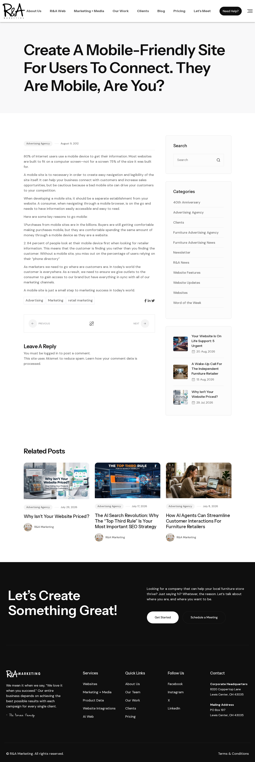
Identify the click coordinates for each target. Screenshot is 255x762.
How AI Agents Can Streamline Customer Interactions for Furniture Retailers (198, 521)
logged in (51, 353)
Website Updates (186, 282)
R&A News (181, 262)
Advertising (34, 300)
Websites (180, 292)
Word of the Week (187, 303)
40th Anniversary (186, 202)
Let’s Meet (202, 11)
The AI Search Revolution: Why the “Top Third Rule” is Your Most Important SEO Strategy (127, 521)
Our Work (121, 11)
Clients (143, 11)
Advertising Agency (38, 143)
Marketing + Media (89, 11)
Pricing (179, 11)
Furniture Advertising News (194, 242)
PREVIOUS (44, 323)
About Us (33, 11)
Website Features (186, 272)
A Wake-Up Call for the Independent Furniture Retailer (207, 369)
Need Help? (231, 11)
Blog (161, 11)
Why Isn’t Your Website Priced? (56, 516)
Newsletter (181, 252)
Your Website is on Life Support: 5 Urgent (206, 341)
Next (136, 323)
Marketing (55, 300)
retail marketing (80, 300)
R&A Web (58, 11)
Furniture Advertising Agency (196, 232)
